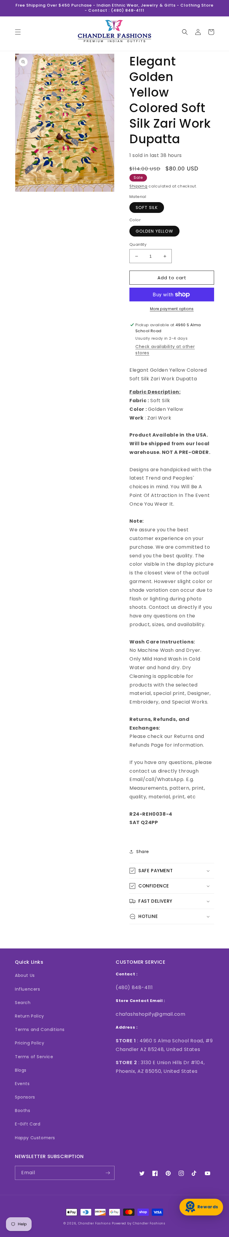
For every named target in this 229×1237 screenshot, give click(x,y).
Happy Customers (35, 1138)
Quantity (137, 244)
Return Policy (29, 1016)
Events (22, 1084)
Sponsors (25, 1097)
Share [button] (142, 852)
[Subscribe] (107, 1173)
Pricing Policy (29, 1043)
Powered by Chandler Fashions (138, 1223)
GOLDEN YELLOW (154, 231)
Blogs (21, 1070)
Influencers (27, 989)
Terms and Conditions (40, 1029)
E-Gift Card (28, 1124)
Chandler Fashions (94, 1223)
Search (23, 1003)
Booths (22, 1111)
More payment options (172, 308)
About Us (25, 975)
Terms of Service (34, 1057)
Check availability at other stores (165, 350)
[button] (17, 32)
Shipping (138, 186)
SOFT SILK (147, 208)
